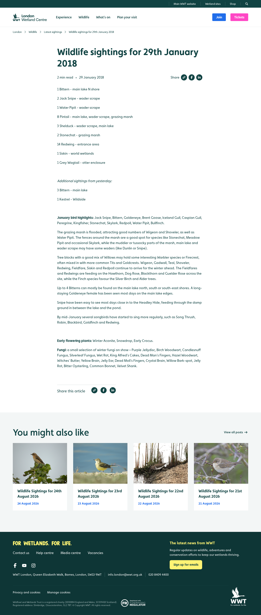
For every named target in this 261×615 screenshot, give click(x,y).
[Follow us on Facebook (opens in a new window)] (15, 565)
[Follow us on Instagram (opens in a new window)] (33, 565)
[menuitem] (219, 17)
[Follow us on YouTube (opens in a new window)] (24, 565)
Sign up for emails (185, 564)
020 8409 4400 (158, 574)
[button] (184, 77)
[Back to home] (238, 596)
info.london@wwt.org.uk (125, 574)
